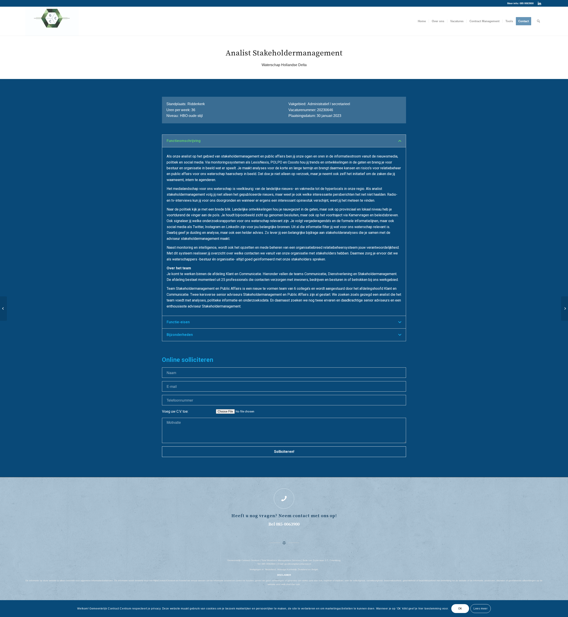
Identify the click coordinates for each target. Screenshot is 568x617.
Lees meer (480, 608)
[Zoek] (538, 21)
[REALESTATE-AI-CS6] (52, 21)
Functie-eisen (178, 322)
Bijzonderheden (180, 335)
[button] (284, 141)
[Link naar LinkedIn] (539, 3)
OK (460, 608)
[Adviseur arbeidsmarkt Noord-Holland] (3, 308)
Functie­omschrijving (184, 141)
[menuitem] (422, 21)
